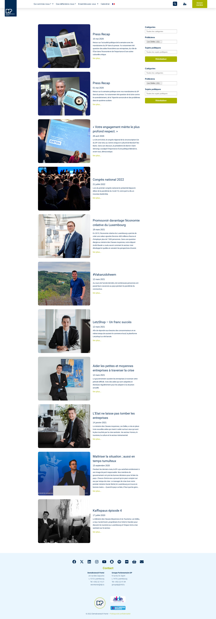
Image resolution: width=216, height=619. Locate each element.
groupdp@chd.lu (118, 585)
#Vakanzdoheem (104, 274)
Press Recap (101, 34)
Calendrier (105, 4)
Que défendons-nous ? (66, 4)
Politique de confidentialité (120, 614)
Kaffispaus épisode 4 (107, 510)
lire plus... (97, 58)
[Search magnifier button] (175, 4)
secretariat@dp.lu (97, 585)
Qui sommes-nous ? (42, 4)
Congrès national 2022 (108, 179)
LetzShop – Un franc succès (112, 322)
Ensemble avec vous (87, 4)
